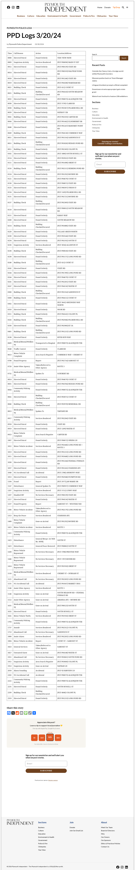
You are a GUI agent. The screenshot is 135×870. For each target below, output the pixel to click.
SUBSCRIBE (46, 771)
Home (99, 7)
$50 (58, 738)
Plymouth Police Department (20, 44)
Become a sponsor (53, 780)
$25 (50, 737)
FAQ (102, 834)
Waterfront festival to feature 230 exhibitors (110, 96)
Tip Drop (116, 7)
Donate (107, 7)
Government (75, 16)
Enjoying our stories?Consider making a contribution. (110, 142)
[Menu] (127, 7)
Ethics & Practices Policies (110, 843)
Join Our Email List (76, 831)
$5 (34, 738)
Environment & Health (57, 16)
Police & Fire (89, 16)
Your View (113, 16)
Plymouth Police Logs (19, 28)
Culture (30, 16)
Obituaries (102, 16)
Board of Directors (108, 831)
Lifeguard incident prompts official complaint (110, 85)
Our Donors (105, 837)
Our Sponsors (106, 840)
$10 (41, 738)
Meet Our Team (107, 827)
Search (94, 54)
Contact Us (105, 847)
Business (21, 16)
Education (40, 16)
